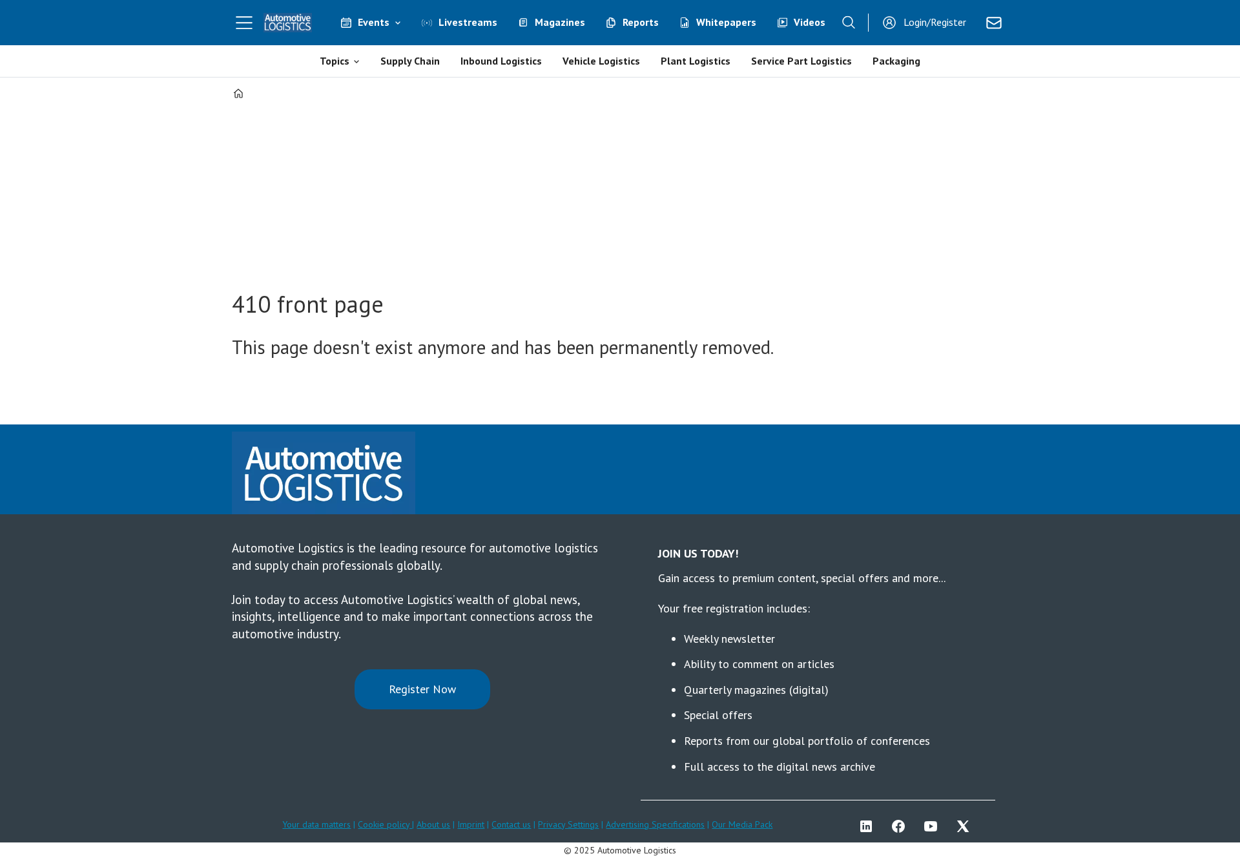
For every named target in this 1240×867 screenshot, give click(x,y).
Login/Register (935, 22)
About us (433, 824)
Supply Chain (410, 60)
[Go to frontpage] (288, 22)
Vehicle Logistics (601, 60)
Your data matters (316, 824)
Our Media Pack (742, 824)
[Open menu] (244, 23)
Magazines (560, 22)
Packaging (896, 60)
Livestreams (468, 22)
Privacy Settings (568, 824)
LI (869, 826)
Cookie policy (385, 824)
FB (902, 826)
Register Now (422, 689)
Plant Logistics (695, 60)
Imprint (470, 824)
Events (373, 22)
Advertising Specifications (655, 824)
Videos (809, 22)
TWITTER (966, 826)
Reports (641, 22)
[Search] (849, 23)
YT (934, 826)
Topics (334, 60)
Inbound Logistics (501, 60)
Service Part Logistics (801, 60)
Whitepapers (726, 22)
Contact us (511, 824)
